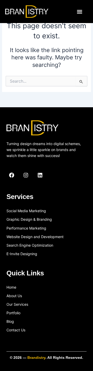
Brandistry (36, 357)
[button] (79, 11)
